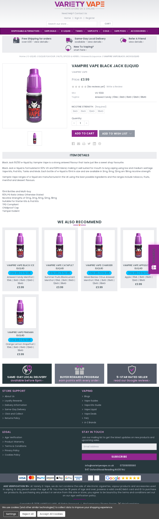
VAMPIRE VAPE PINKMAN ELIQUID (20, 334)
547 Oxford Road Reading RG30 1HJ (105, 469)
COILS (106, 31)
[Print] (83, 143)
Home (67, 18)
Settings (11, 514)
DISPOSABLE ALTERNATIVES (25, 31)
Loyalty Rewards (13, 400)
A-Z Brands (90, 422)
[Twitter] (89, 143)
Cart (108, 23)
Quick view (20, 242)
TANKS (79, 31)
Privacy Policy (12, 450)
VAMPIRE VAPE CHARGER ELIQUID (99, 267)
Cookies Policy (12, 454)
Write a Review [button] (114, 86)
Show (154, 259)
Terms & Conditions (15, 446)
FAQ (86, 418)
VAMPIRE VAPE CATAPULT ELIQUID (60, 267)
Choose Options (20, 248)
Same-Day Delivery (15, 409)
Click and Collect (14, 413)
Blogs (87, 396)
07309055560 (128, 465)
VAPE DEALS (50, 31)
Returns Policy (12, 418)
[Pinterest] (99, 143)
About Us (9, 396)
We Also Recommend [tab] (79, 222)
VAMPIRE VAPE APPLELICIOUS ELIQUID (138, 267)
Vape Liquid (90, 409)
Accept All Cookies (51, 514)
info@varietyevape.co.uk (99, 465)
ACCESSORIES (138, 31)
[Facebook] (73, 143)
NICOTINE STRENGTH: (89, 106)
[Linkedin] (94, 143)
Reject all (28, 514)
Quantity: (77, 118)
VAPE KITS (93, 31)
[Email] (78, 143)
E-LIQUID (66, 31)
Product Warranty (14, 441)
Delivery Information (16, 405)
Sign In (78, 18)
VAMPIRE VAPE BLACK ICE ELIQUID (20, 267)
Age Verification (13, 437)
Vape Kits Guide (92, 405)
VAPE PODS (120, 31)
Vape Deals (90, 413)
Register (90, 18)
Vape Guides (91, 400)
